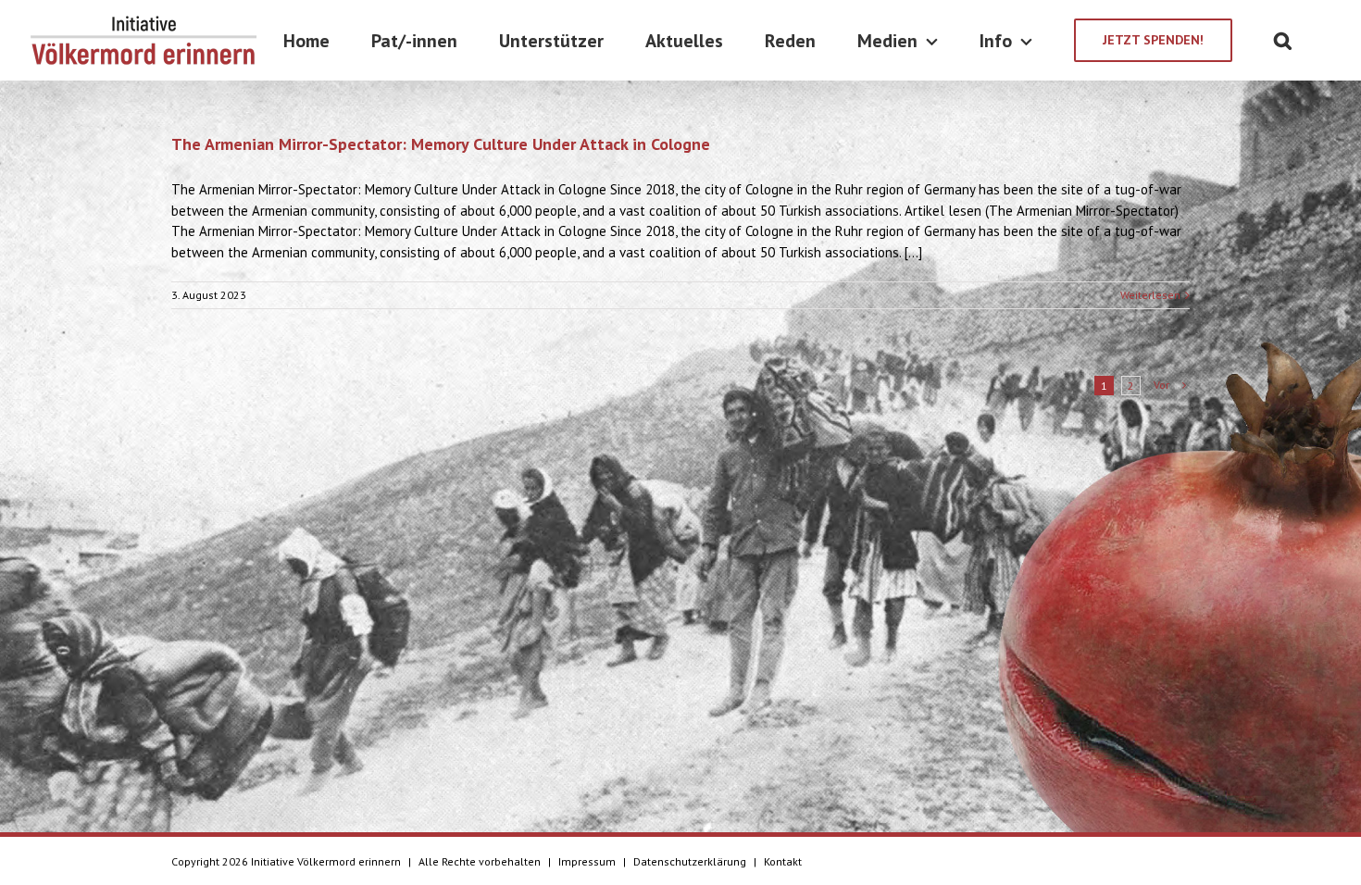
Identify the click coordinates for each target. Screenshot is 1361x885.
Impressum (587, 861)
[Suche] (1283, 40)
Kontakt (783, 861)
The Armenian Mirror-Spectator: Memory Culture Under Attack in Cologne (440, 144)
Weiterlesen (1150, 295)
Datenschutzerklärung (689, 861)
